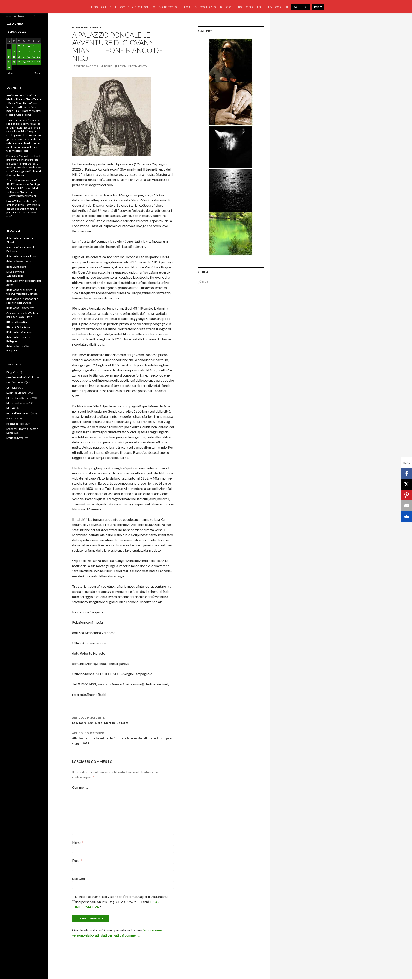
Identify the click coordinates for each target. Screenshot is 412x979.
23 (18, 62)
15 (13, 56)
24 (23, 62)
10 (23, 51)
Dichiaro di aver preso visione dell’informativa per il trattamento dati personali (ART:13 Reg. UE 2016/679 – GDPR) (121, 901)
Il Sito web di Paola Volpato (21, 256)
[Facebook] (406, 473)
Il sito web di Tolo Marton (20, 307)
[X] (406, 484)
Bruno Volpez (14, 201)
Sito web (78, 878)
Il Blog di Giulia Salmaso (19, 327)
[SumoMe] (406, 516)
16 (18, 56)
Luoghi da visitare (16, 392)
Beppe (108, 66)
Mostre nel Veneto (86, 27)
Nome (77, 842)
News (9, 418)
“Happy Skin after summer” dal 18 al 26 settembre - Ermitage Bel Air (23, 184)
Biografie (11, 372)
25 (28, 62)
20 (38, 56)
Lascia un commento (132, 66)
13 (38, 51)
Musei (10, 408)
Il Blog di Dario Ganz (17, 322)
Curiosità (11, 387)
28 (9, 67)
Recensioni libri (15, 423)
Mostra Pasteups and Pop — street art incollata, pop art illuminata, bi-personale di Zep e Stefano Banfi (23, 208)
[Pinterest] (406, 495)
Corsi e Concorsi (16, 382)
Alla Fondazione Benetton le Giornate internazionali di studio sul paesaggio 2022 (122, 738)
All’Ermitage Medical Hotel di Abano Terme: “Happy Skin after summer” (22, 191)
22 (13, 62)
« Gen (11, 72)
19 (33, 56)
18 (28, 56)
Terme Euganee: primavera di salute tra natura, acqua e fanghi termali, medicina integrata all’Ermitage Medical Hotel (23, 143)
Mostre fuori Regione (18, 397)
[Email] (406, 505)
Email (77, 860)
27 (38, 62)
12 (33, 51)
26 (33, 62)
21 (9, 62)
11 (28, 51)
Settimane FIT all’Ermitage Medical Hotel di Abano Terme (23, 110)
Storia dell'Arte (14, 437)
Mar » (37, 72)
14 (9, 56)
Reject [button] (318, 7)
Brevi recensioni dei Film (20, 377)
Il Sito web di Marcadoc (19, 332)
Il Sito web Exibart (16, 266)
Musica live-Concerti (18, 413)
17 (23, 56)
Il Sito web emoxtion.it (18, 261)
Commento (81, 787)
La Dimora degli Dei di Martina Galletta (100, 720)
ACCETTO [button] (300, 7)
